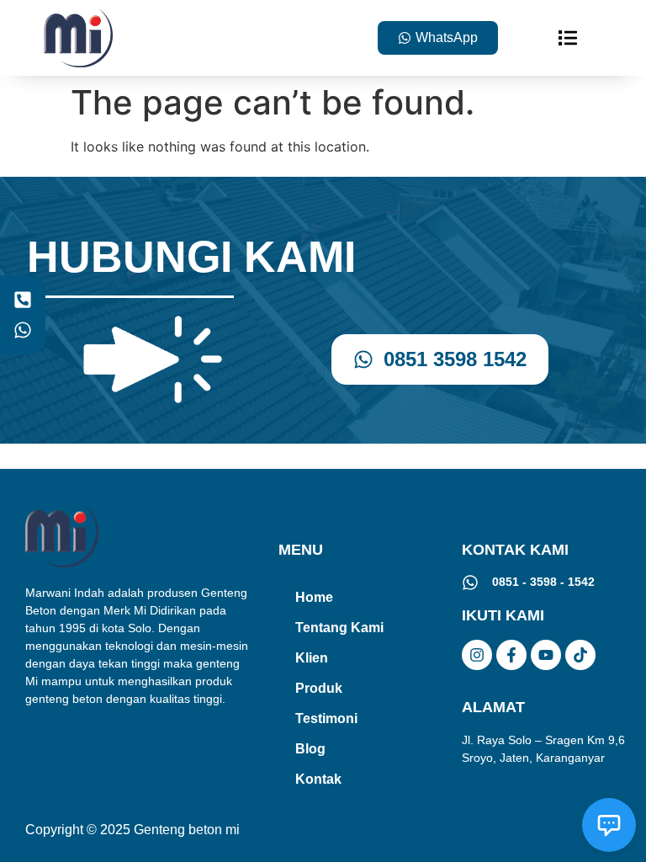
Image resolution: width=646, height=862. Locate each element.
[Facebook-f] (511, 655)
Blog (310, 749)
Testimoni (326, 718)
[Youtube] (546, 655)
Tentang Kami (339, 627)
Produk (318, 688)
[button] (568, 37)
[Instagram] (477, 655)
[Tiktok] (580, 655)
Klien (311, 658)
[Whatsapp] (22, 329)
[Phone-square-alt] (22, 300)
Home (314, 597)
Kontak (318, 779)
